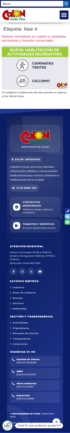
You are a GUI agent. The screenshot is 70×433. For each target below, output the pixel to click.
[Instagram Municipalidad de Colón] (22, 271)
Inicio (13, 423)
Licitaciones (20, 344)
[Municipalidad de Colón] (35, 138)
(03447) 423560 (25, 398)
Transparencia (21, 338)
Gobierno (18, 287)
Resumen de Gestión (26, 333)
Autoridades (20, 322)
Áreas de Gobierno (24, 292)
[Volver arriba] (56, 422)
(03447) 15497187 (26, 374)
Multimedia (20, 308)
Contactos (25, 423)
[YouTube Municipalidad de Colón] (39, 271)
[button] (64, 14)
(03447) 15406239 (26, 362)
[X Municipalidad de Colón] (31, 271)
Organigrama (21, 328)
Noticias (18, 298)
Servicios (18, 303)
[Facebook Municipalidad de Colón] (13, 271)
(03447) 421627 (25, 386)
